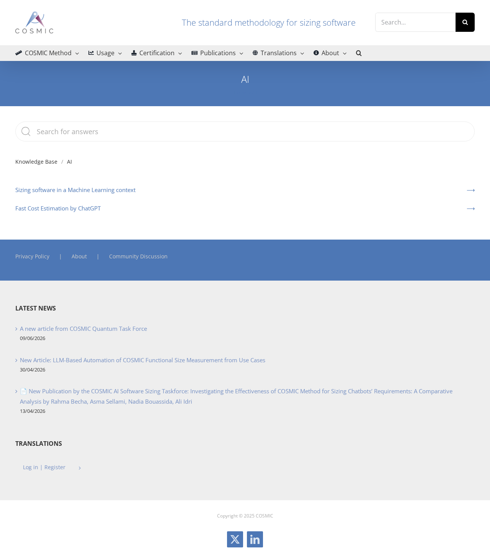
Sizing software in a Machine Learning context (75, 190)
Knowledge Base (36, 161)
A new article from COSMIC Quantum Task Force (83, 328)
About (79, 256)
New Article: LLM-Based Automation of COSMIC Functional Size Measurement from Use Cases (142, 360)
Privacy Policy (32, 256)
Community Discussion (138, 256)
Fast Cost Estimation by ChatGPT (58, 208)
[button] (359, 53)
